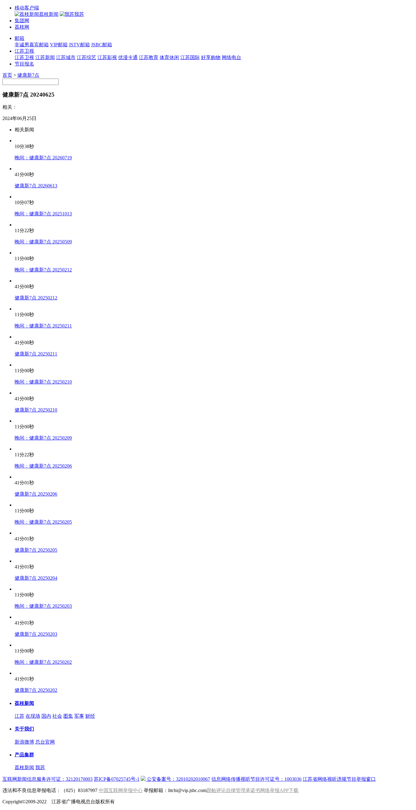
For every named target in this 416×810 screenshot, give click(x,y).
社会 (57, 716)
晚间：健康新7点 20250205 (43, 522)
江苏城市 (66, 57)
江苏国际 (190, 57)
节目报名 (24, 63)
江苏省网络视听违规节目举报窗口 (339, 779)
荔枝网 (22, 27)
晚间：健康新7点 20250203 (43, 606)
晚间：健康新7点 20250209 (43, 437)
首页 (7, 75)
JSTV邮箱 (79, 44)
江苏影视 (107, 57)
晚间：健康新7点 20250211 (43, 325)
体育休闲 (169, 57)
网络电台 (231, 57)
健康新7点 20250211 (36, 353)
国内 (46, 716)
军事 (79, 716)
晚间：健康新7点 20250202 (43, 662)
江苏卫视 (24, 51)
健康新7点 (28, 75)
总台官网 (45, 742)
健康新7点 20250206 (36, 494)
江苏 (19, 716)
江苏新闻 (45, 57)
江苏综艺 (86, 57)
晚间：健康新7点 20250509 (43, 241)
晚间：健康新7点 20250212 (43, 269)
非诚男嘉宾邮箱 (32, 44)
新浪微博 (24, 742)
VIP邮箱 (59, 44)
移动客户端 (27, 7)
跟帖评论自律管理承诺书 (233, 790)
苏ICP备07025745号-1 (116, 779)
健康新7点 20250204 (36, 578)
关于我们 (24, 728)
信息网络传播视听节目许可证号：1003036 (256, 779)
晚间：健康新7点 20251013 (43, 213)
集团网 (22, 20)
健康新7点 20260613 (36, 185)
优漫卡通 (128, 57)
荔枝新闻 (24, 703)
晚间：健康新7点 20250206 (43, 466)
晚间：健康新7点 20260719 (43, 157)
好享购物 (210, 57)
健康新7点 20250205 (36, 550)
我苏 (40, 767)
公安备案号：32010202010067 (178, 779)
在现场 (33, 716)
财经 (90, 716)
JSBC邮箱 (101, 44)
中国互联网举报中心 (121, 790)
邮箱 (19, 38)
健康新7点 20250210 (36, 409)
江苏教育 (148, 57)
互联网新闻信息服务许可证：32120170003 (47, 779)
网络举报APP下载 (279, 790)
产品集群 (24, 754)
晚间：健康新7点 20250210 (43, 381)
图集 (68, 716)
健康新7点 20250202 (36, 690)
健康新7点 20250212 (36, 297)
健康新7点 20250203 (36, 634)
